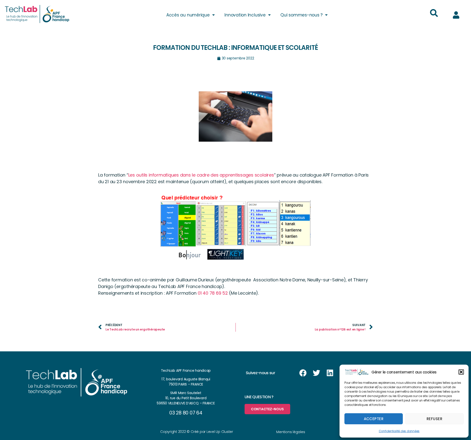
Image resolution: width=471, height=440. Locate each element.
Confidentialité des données (399, 431)
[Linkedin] (330, 373)
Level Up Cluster (220, 431)
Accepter (374, 418)
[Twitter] (316, 373)
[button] (461, 372)
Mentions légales (290, 431)
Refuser (435, 418)
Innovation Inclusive (244, 15)
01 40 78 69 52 (213, 293)
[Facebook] (303, 373)
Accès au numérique (188, 15)
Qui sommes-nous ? (301, 15)
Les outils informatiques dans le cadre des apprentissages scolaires (201, 175)
